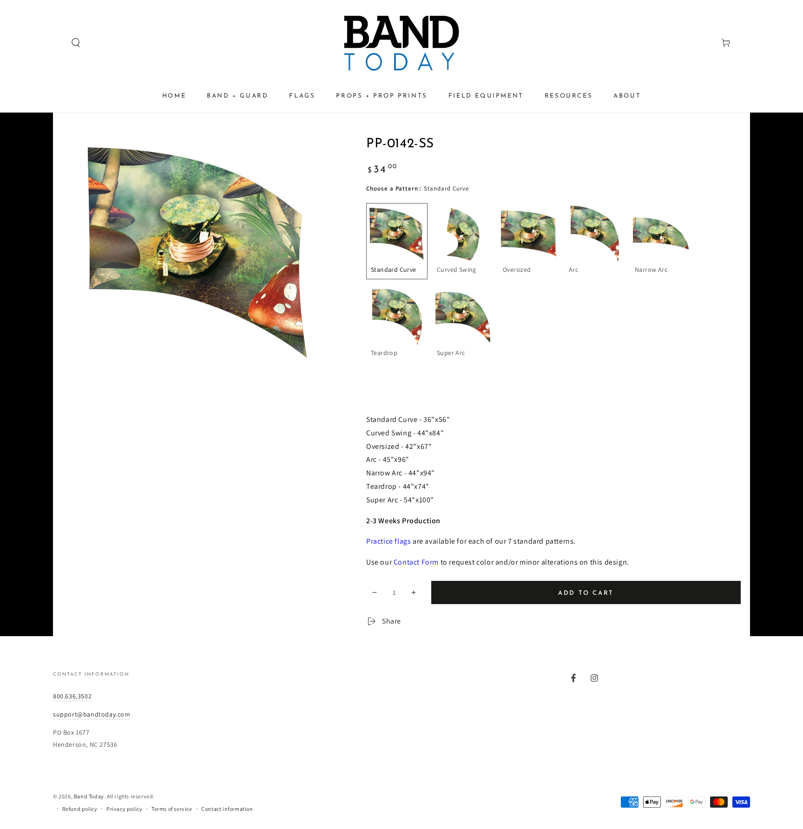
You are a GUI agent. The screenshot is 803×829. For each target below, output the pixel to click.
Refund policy (80, 808)
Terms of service (171, 808)
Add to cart (586, 593)
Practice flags (388, 541)
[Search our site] (58, 43)
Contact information (227, 808)
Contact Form (416, 562)
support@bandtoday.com (92, 714)
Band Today (89, 796)
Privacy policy (124, 808)
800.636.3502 (72, 696)
